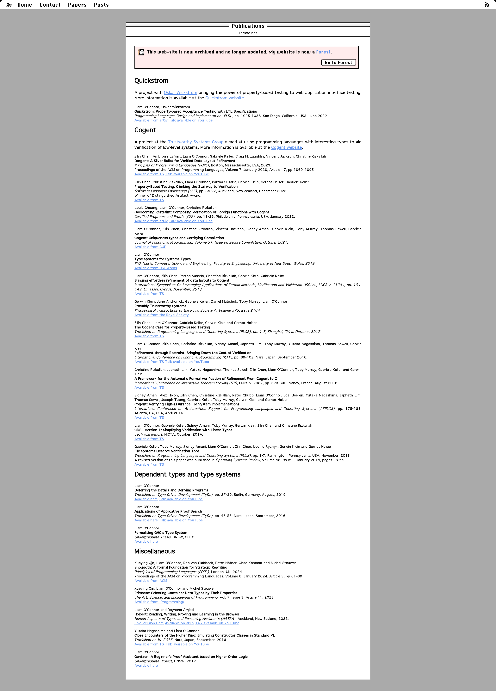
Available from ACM (150, 580)
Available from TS (149, 174)
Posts (101, 5)
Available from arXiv (151, 120)
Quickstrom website (224, 97)
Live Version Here (149, 623)
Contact (50, 5)
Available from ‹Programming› (159, 602)
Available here (146, 499)
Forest (323, 51)
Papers (77, 5)
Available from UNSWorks (155, 268)
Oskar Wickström (180, 92)
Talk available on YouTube (191, 120)
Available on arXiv (179, 623)
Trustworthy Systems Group (195, 141)
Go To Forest (338, 62)
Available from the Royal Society (161, 315)
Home (24, 5)
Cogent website (286, 147)
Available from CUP (150, 247)
